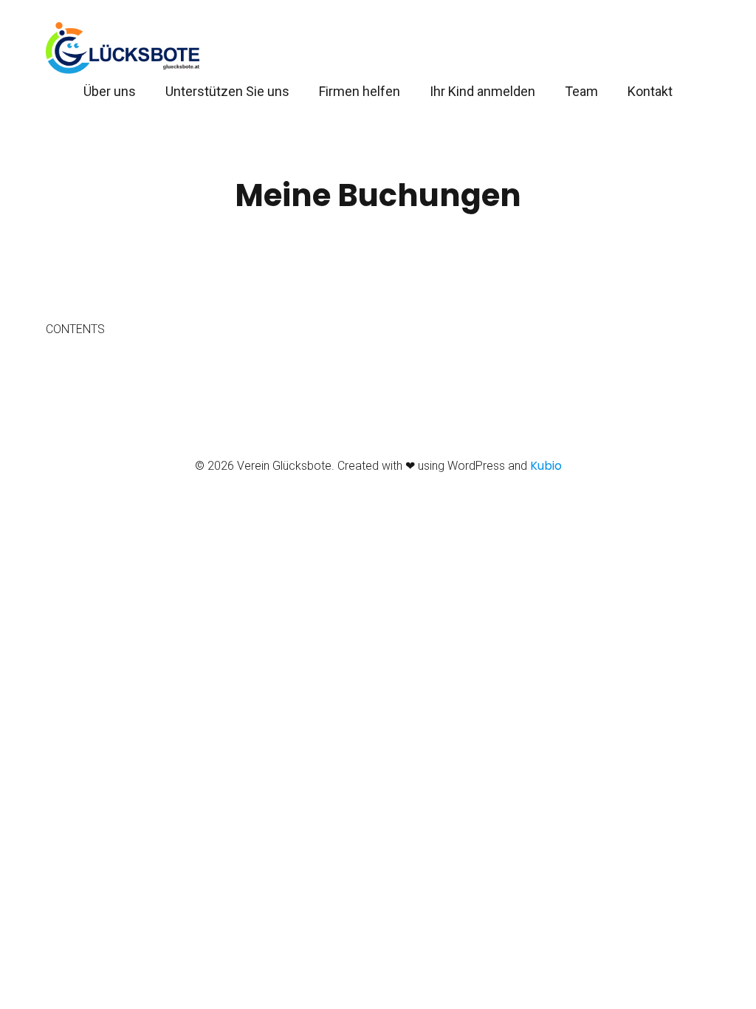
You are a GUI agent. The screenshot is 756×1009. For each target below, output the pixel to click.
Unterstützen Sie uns (227, 91)
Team (581, 91)
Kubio (546, 465)
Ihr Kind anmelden (482, 91)
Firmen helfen (359, 91)
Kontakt (650, 91)
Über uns (109, 91)
